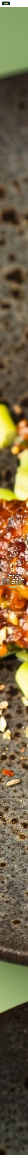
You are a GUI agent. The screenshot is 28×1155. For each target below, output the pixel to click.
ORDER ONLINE (14, 581)
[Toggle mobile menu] (25, 5)
